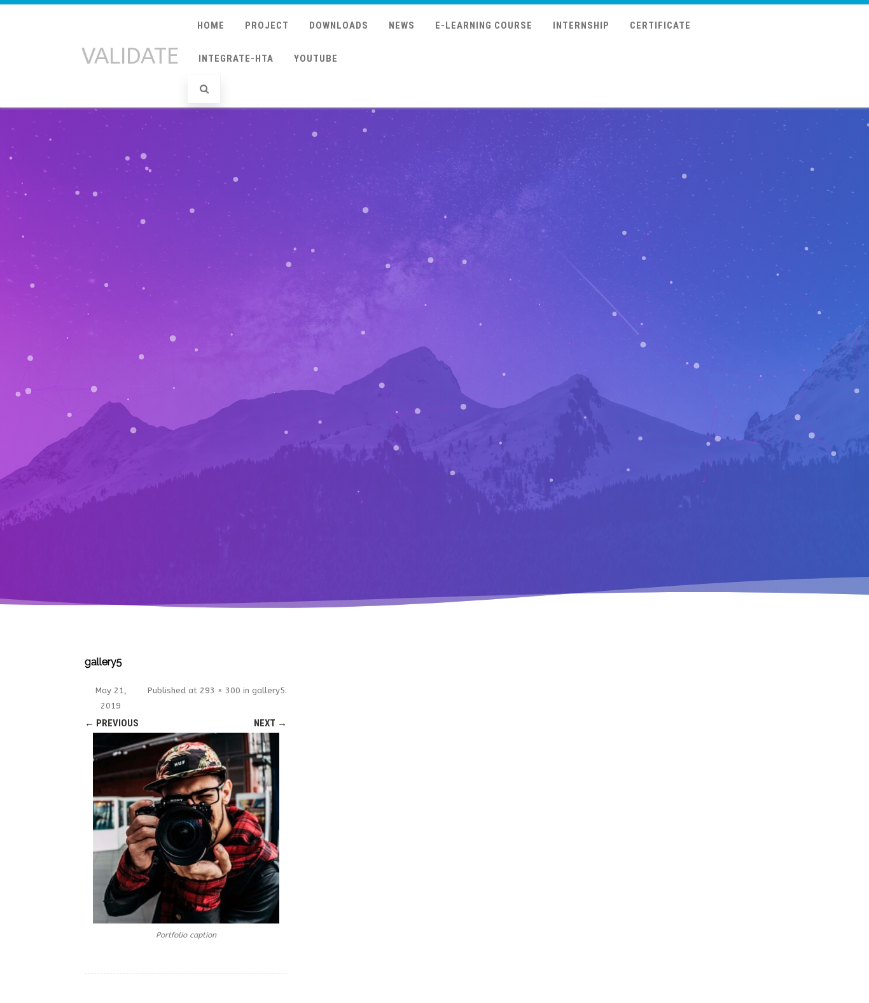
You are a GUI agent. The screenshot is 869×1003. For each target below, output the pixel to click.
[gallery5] (186, 828)
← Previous (112, 723)
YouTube (316, 58)
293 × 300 (220, 690)
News (402, 25)
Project (267, 25)
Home (211, 25)
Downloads (338, 25)
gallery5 (268, 690)
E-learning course (483, 25)
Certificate (660, 25)
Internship (581, 25)
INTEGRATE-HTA (236, 58)
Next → (270, 723)
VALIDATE (130, 56)
